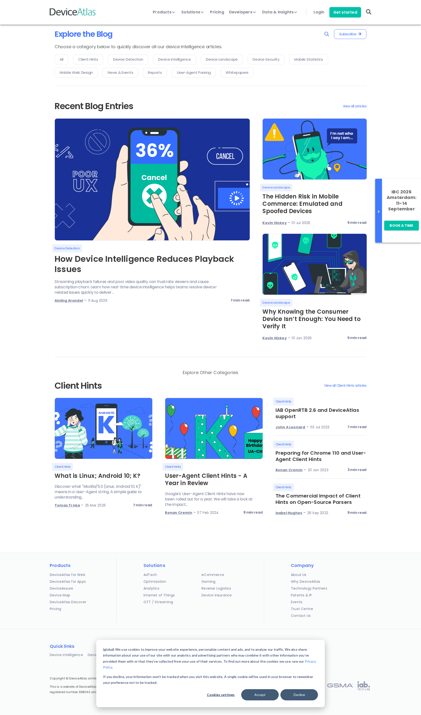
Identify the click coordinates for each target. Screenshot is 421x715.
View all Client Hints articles (345, 385)
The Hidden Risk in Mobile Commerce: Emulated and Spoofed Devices (302, 203)
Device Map (60, 595)
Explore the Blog (84, 33)
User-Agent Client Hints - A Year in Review (206, 479)
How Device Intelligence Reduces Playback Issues (144, 264)
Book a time (401, 225)
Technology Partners (309, 588)
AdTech (150, 574)
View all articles (355, 106)
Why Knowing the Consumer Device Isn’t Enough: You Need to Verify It (311, 319)
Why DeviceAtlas (305, 581)
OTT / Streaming (158, 602)
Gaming (208, 581)
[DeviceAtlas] (73, 15)
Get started (345, 12)
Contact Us (301, 615)
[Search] (368, 15)
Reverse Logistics (216, 588)
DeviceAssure (61, 588)
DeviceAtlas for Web (67, 574)
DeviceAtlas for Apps (68, 581)
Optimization (155, 581)
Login (319, 12)
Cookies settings (221, 695)
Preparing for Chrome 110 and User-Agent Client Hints (321, 456)
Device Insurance (216, 595)
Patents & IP (301, 595)
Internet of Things (159, 595)
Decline (299, 695)
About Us (298, 574)
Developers (241, 12)
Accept (260, 695)
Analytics (151, 588)
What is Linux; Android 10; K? (97, 476)
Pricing (217, 12)
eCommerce (212, 574)
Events (296, 602)
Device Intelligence (66, 654)
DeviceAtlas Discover (68, 602)
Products (162, 12)
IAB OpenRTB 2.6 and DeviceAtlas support (317, 413)
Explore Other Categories (211, 372)
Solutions (191, 12)
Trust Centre (302, 608)
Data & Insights (278, 12)
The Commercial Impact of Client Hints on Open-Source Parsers (318, 499)
